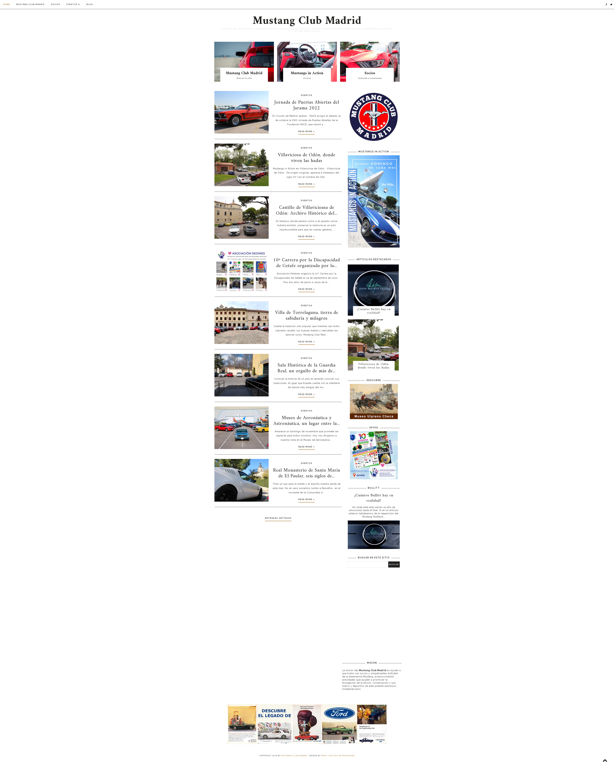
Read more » (306, 131)
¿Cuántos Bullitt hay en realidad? (374, 311)
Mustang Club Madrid (30, 4)
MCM (324, 755)
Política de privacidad (342, 755)
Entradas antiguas (278, 518)
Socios (55, 4)
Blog (90, 4)
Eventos (72, 4)
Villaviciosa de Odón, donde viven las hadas (374, 366)
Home (6, 4)
